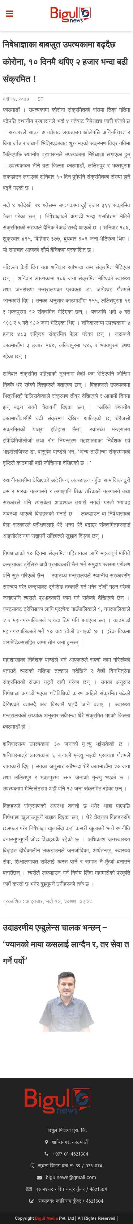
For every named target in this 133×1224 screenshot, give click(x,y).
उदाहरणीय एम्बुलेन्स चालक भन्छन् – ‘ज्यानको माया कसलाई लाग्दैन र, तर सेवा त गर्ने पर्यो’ (66, 945)
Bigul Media (47, 1218)
